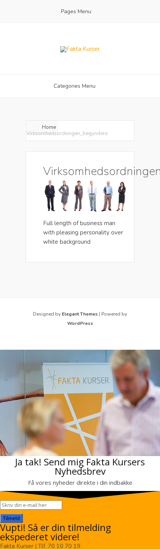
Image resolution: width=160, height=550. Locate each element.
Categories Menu (75, 86)
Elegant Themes (80, 314)
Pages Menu (76, 11)
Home (49, 127)
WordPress (80, 323)
